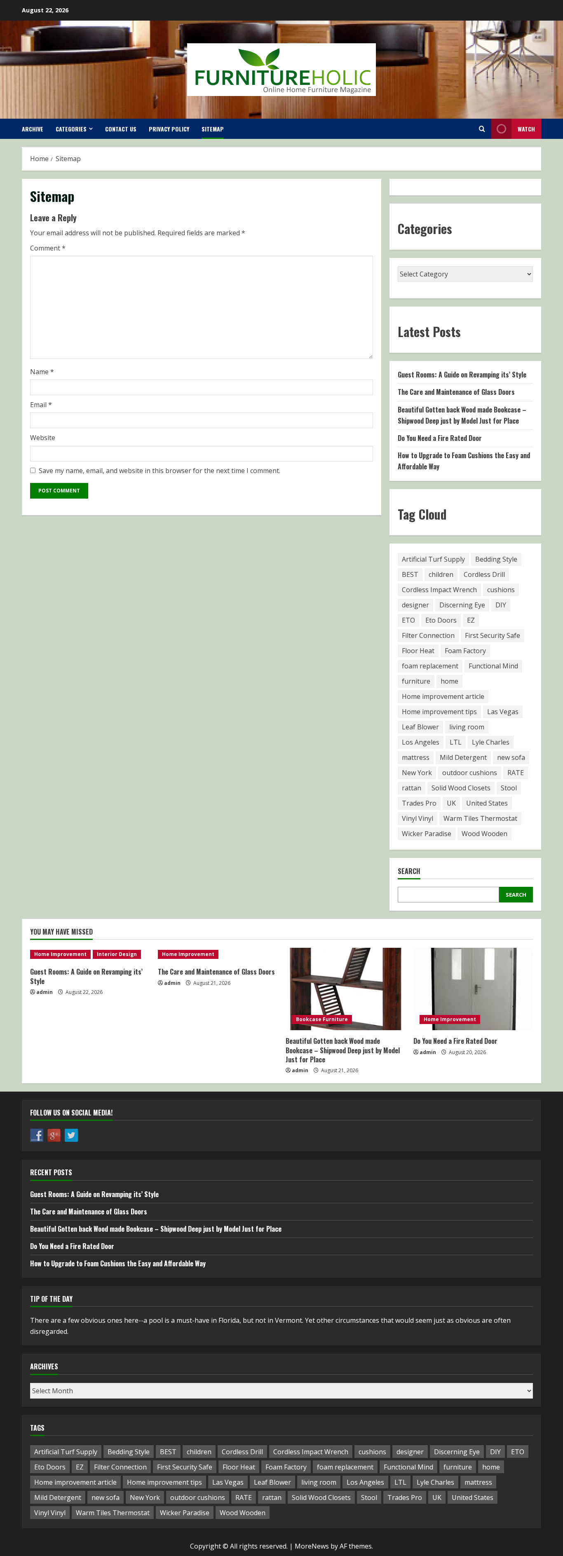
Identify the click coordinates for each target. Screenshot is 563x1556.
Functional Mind (493, 665)
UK (451, 803)
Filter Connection (428, 635)
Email (41, 404)
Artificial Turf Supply (433, 559)
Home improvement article (443, 696)
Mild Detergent (463, 757)
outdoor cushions (469, 772)
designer (415, 604)
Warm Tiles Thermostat (480, 818)
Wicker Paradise (426, 833)
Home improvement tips (439, 711)
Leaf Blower (420, 726)
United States (487, 803)
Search (409, 871)
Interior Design (117, 954)
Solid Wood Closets (461, 787)
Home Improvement (60, 954)
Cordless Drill (484, 574)
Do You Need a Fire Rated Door (440, 438)
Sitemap (213, 128)
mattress (415, 757)
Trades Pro (419, 803)
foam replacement (430, 665)
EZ (471, 620)
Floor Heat (418, 650)
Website (42, 437)
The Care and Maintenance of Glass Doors (456, 392)
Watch (526, 128)
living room (466, 726)
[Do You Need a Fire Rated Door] (473, 989)
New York (417, 772)
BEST (410, 574)
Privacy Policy (169, 128)
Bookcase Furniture (322, 1019)
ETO (408, 620)
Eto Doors (441, 620)
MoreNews (312, 1546)
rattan (411, 787)
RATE (515, 772)
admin (44, 992)
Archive (32, 128)
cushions (501, 589)
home (449, 681)
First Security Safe (492, 635)
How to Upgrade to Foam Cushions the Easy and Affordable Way (118, 1263)
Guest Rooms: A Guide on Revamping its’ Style (462, 375)
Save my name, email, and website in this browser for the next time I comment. (159, 470)
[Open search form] (482, 129)
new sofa (511, 757)
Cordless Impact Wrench (439, 589)
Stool (509, 787)
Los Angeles (420, 742)
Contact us (120, 128)
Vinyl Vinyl (417, 818)
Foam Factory (465, 650)
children (441, 574)
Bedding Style (496, 559)
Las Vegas (502, 711)
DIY (500, 604)
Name (42, 371)
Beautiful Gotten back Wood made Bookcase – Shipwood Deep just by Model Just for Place (343, 1050)
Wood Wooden (484, 833)
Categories (71, 128)
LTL (456, 742)
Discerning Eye (462, 604)
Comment (48, 248)
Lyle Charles (490, 742)
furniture (416, 681)
